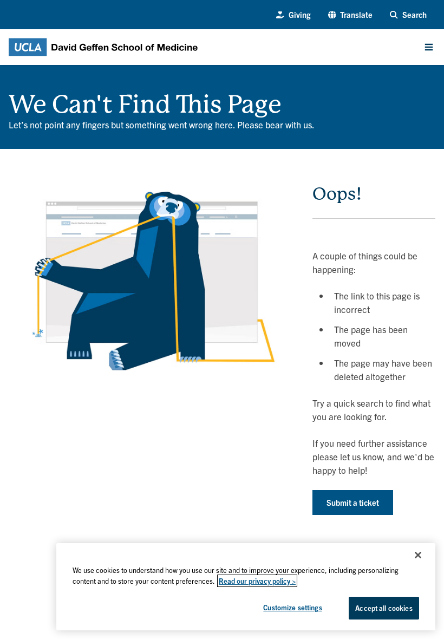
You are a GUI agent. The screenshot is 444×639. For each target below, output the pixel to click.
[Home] (13, 86)
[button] (350, 14)
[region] (245, 586)
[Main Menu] (428, 47)
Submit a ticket (353, 502)
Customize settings (292, 607)
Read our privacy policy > (257, 580)
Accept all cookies (383, 607)
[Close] (418, 555)
